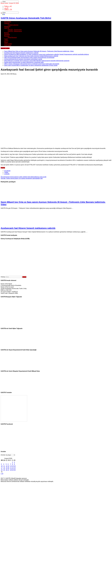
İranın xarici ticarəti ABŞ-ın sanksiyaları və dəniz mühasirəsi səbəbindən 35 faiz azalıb (30, 65)
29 (13, 470)
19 (6, 468)
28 (11, 470)
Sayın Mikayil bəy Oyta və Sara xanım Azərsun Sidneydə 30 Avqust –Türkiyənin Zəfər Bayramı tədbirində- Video (39, 51)
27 (8, 470)
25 (4, 470)
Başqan (6, 32)
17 (2, 468)
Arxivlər (3, 455)
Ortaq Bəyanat (12, 37)
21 (11, 468)
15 (13, 466)
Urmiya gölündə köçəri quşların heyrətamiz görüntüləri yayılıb (23, 59)
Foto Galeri (7, 45)
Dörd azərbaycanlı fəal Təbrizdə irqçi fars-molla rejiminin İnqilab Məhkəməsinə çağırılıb (31, 56)
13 (8, 466)
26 (6, 470)
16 (15, 466)
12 (6, 466)
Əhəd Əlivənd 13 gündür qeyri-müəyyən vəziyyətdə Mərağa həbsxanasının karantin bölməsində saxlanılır (36, 60)
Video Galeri (8, 43)
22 (13, 468)
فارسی (6, 8)
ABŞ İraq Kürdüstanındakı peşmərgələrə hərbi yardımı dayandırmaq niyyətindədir (29, 57)
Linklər (6, 40)
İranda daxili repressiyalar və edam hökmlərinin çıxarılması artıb (24, 62)
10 (2, 466)
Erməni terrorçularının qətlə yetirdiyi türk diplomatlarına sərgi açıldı (23, 177)
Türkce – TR (8, 9)
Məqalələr (7, 26)
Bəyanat (6, 36)
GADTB (6, 28)
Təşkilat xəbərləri (13, 25)
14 (11, 466)
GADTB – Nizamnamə (15, 29)
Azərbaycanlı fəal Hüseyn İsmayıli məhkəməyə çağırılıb (21, 53)
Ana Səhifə (7, 22)
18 (4, 468)
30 (15, 470)
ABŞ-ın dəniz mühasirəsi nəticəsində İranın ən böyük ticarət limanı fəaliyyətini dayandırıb (31, 64)
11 (4, 466)
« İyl (2, 473)
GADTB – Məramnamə (15, 31)
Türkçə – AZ (8, 6)
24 (2, 470)
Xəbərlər (7, 23)
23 (15, 468)
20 (8, 468)
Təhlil (6, 39)
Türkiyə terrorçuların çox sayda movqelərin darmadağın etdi (22, 178)
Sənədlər (7, 34)
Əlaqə (6, 42)
